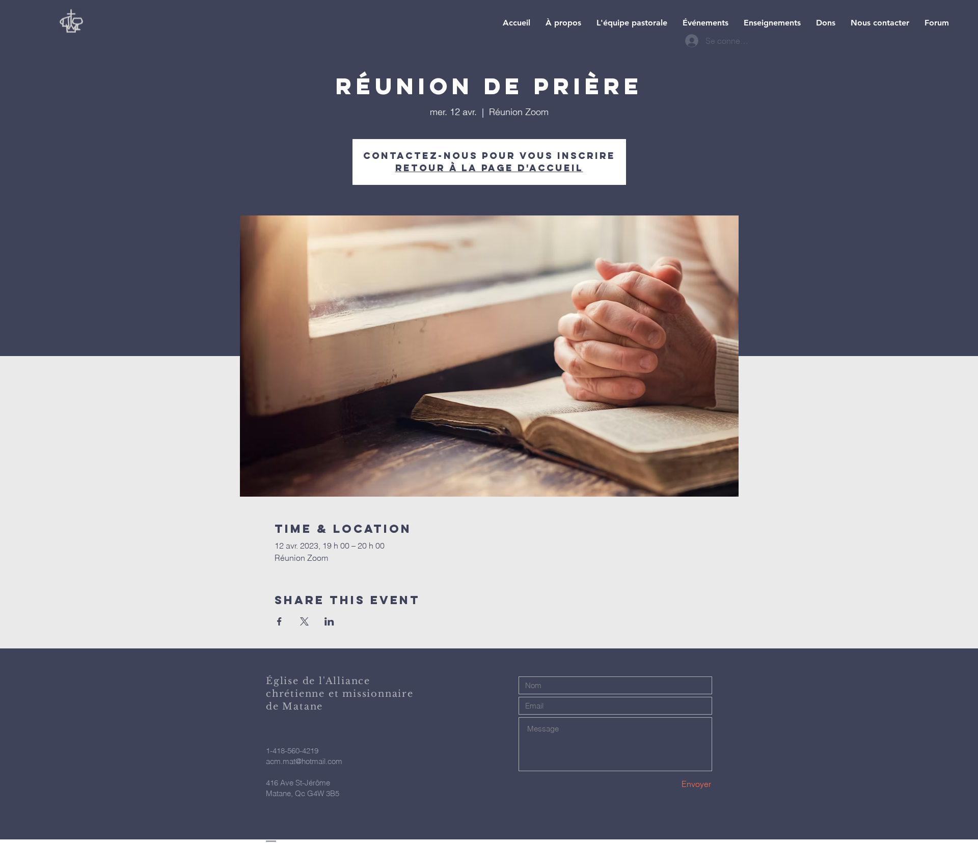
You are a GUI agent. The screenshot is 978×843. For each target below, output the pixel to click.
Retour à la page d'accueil (489, 168)
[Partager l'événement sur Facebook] (279, 621)
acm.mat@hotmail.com (304, 761)
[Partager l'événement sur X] (304, 621)
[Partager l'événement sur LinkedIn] (329, 621)
